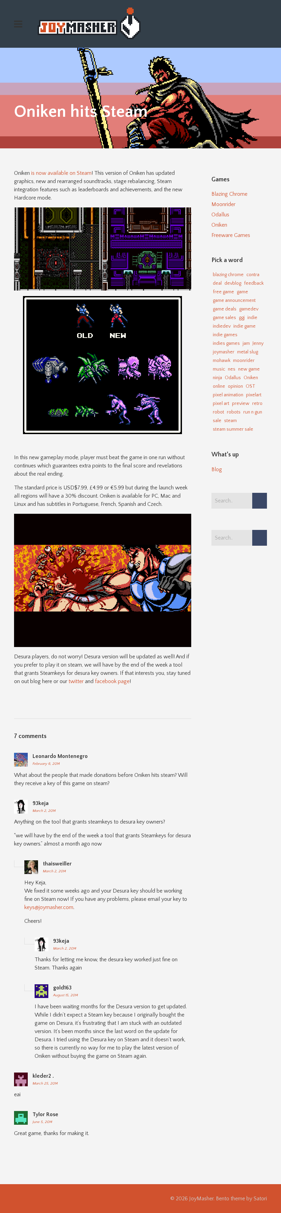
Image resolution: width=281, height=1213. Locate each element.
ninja (217, 378)
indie (252, 317)
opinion (235, 386)
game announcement (234, 300)
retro (257, 403)
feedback (254, 283)
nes (231, 369)
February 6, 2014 (46, 764)
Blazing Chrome (229, 194)
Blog (216, 469)
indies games (226, 343)
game (242, 292)
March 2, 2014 (44, 811)
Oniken (219, 225)
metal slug (247, 352)
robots (234, 412)
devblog (232, 283)
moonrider (244, 360)
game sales (224, 317)
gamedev (248, 309)
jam (246, 343)
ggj (242, 317)
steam (230, 420)
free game (223, 292)
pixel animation (228, 395)
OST (250, 386)
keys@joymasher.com (48, 907)
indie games (225, 335)
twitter (76, 681)
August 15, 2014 (65, 995)
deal (217, 283)
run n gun (252, 412)
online (219, 386)
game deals (224, 309)
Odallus (220, 215)
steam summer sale (233, 429)
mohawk (221, 360)
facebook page (112, 681)
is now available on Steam (61, 173)
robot (218, 412)
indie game (244, 326)
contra (252, 274)
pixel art (221, 403)
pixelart (253, 395)
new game (249, 369)
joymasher (223, 352)
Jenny (258, 343)
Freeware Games (230, 235)
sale (217, 420)
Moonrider (223, 204)
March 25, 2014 (45, 1083)
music (219, 369)
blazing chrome (228, 274)
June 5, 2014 (42, 1122)
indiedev (222, 326)
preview (240, 403)
